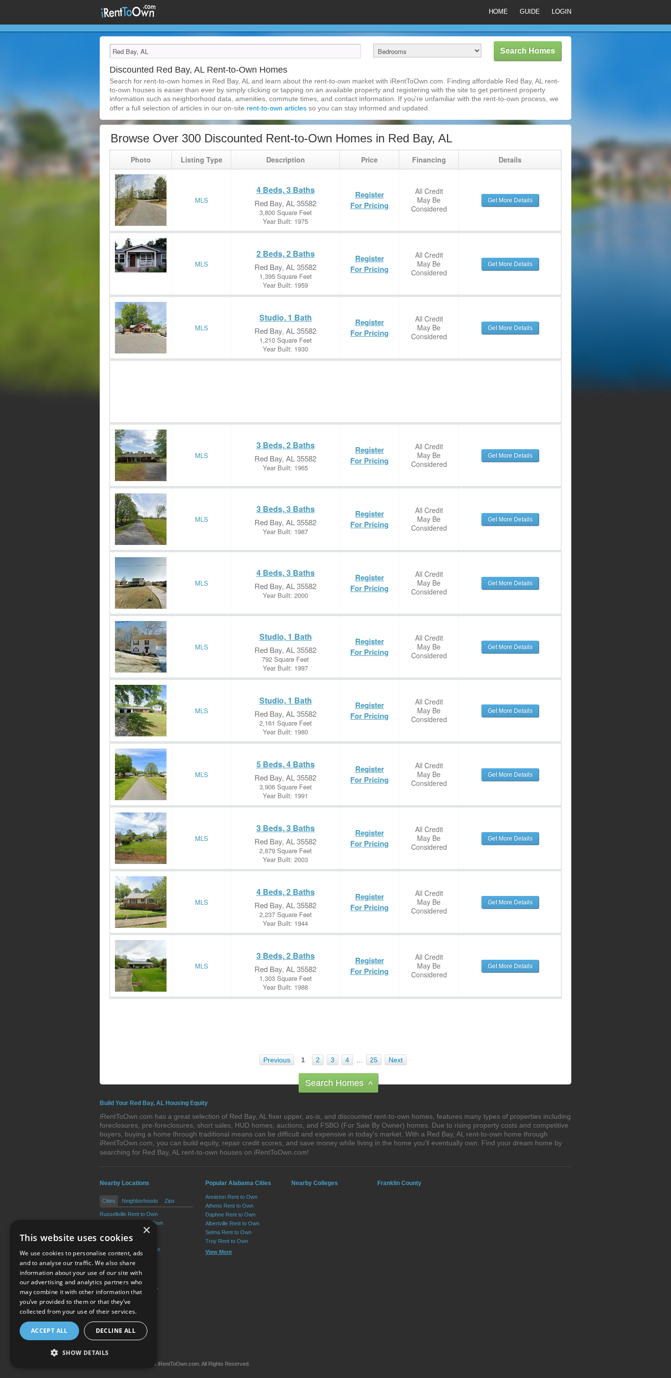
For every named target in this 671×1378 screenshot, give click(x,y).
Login (561, 11)
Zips (170, 1201)
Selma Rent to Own (228, 1232)
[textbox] (235, 51)
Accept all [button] (49, 1330)
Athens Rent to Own (229, 1206)
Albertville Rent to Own (232, 1223)
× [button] (146, 1230)
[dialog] (83, 1294)
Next (396, 1060)
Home (498, 11)
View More (218, 1252)
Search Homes (338, 1083)
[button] (83, 1352)
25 (374, 1060)
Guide (530, 11)
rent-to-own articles (277, 108)
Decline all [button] (116, 1330)
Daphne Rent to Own (230, 1214)
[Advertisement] (289, 383)
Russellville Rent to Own (129, 1214)
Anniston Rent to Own (231, 1197)
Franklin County (399, 1183)
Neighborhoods (140, 1201)
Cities (108, 1201)
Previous (276, 1060)
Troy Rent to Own (226, 1241)
